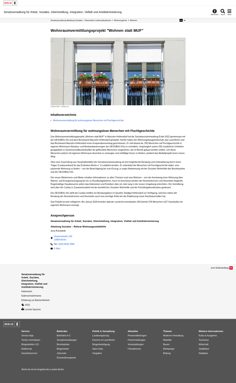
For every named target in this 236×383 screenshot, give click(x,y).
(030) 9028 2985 (66, 244)
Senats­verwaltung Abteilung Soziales (67, 20)
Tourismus (204, 340)
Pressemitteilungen (137, 335)
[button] (182, 20)
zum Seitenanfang (220, 268)
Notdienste (26, 349)
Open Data (97, 349)
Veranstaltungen (136, 344)
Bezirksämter (63, 344)
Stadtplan (203, 353)
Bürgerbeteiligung (101, 344)
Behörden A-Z (63, 335)
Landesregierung (100, 335)
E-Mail (57, 248)
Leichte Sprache (33, 309)
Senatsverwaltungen (67, 340)
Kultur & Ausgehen (208, 335)
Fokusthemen (134, 349)
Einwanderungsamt (66, 357)
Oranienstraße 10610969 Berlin (63, 238)
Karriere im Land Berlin (103, 340)
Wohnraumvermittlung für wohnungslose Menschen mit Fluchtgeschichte (88, 120)
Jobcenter (61, 353)
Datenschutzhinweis (31, 296)
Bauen (166, 344)
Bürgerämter (63, 349)
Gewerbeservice (29, 353)
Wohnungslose (120, 20)
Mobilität (167, 340)
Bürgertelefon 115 (30, 344)
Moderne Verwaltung (173, 335)
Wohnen (133, 20)
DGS (27, 305)
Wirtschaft (203, 344)
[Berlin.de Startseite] (10, 3)
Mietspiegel (168, 349)
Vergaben (97, 353)
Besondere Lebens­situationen (98, 20)
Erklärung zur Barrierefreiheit (35, 300)
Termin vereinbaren (30, 340)
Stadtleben (204, 349)
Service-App (27, 335)
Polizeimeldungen (136, 340)
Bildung (167, 353)
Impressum (26, 291)
